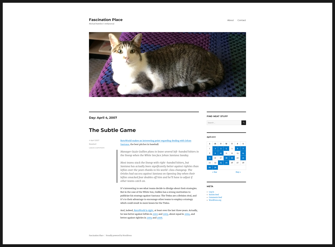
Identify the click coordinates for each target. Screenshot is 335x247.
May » (238, 172)
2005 (149, 217)
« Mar (214, 172)
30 (215, 167)
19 (232, 158)
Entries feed (214, 195)
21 (243, 158)
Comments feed (215, 197)
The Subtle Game (112, 130)
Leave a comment (96, 148)
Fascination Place (106, 19)
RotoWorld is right (143, 210)
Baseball (92, 144)
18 (226, 158)
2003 (165, 214)
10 (221, 153)
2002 (155, 214)
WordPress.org (215, 200)
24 (221, 163)
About (230, 20)
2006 (159, 217)
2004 (187, 214)
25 (226, 163)
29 (209, 167)
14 (243, 153)
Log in (211, 192)
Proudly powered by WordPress (119, 235)
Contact (242, 20)
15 (210, 158)
